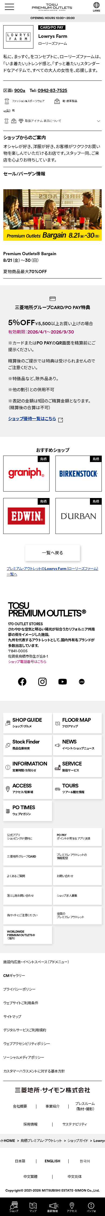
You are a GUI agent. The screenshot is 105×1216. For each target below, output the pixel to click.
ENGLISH (52, 1161)
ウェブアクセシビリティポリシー (26, 1044)
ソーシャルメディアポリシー (23, 1057)
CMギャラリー (14, 975)
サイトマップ (12, 1016)
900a (19, 90)
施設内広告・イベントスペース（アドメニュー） (36, 962)
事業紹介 (53, 1106)
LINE (81, 681)
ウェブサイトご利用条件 (20, 1003)
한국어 (85, 1161)
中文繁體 (30, 1176)
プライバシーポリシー (19, 989)
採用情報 (30, 1124)
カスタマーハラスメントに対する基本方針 (34, 1071)
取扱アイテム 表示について (43, 120)
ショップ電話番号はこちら (27, 662)
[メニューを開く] (9, 7)
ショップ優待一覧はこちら (32, 418)
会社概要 (20, 1106)
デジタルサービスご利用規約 (24, 1030)
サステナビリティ (74, 1124)
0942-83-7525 (52, 90)
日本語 (20, 1161)
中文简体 (75, 1176)
